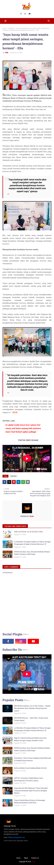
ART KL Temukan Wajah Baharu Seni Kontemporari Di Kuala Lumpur (28, 779)
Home (5, 28)
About (26, 858)
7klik (6, 53)
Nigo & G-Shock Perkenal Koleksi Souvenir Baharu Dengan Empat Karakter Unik (30, 739)
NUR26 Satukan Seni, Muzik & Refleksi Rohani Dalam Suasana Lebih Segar (32, 553)
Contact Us (35, 858)
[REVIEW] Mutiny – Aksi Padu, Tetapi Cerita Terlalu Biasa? (31, 719)
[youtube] (29, 14)
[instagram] (25, 14)
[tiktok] (45, 641)
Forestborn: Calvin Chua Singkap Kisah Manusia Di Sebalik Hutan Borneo (32, 759)
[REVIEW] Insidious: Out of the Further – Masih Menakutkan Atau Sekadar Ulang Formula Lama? (32, 708)
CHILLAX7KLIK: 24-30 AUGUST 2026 (28, 532)
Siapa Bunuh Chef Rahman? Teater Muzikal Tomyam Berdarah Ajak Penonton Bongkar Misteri (31, 790)
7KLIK (33, 861)
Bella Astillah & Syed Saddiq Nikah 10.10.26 (30, 768)
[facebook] (21, 14)
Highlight (11, 28)
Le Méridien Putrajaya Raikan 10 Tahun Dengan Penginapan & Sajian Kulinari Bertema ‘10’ (32, 543)
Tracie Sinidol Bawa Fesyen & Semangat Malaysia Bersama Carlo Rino (29, 801)
